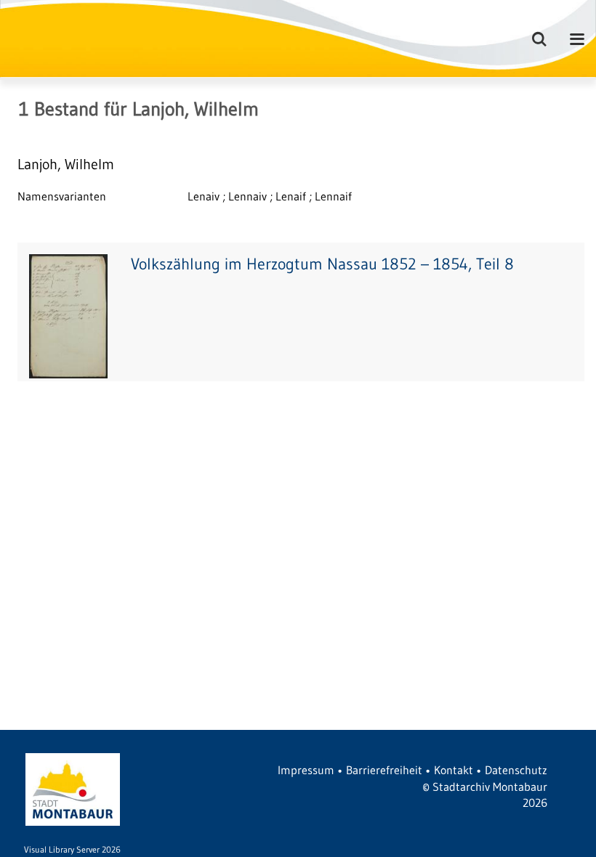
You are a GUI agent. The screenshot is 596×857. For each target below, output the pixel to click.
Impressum (306, 770)
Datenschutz (516, 770)
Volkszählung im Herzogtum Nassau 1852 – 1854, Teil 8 (322, 264)
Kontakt (453, 770)
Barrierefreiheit (384, 770)
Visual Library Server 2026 (72, 849)
